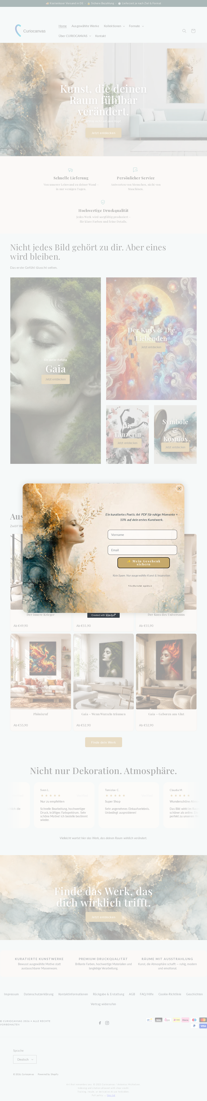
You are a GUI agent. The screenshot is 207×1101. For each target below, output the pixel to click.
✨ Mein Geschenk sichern (144, 562)
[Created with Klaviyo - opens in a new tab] (103, 615)
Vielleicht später (140, 585)
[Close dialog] (179, 488)
